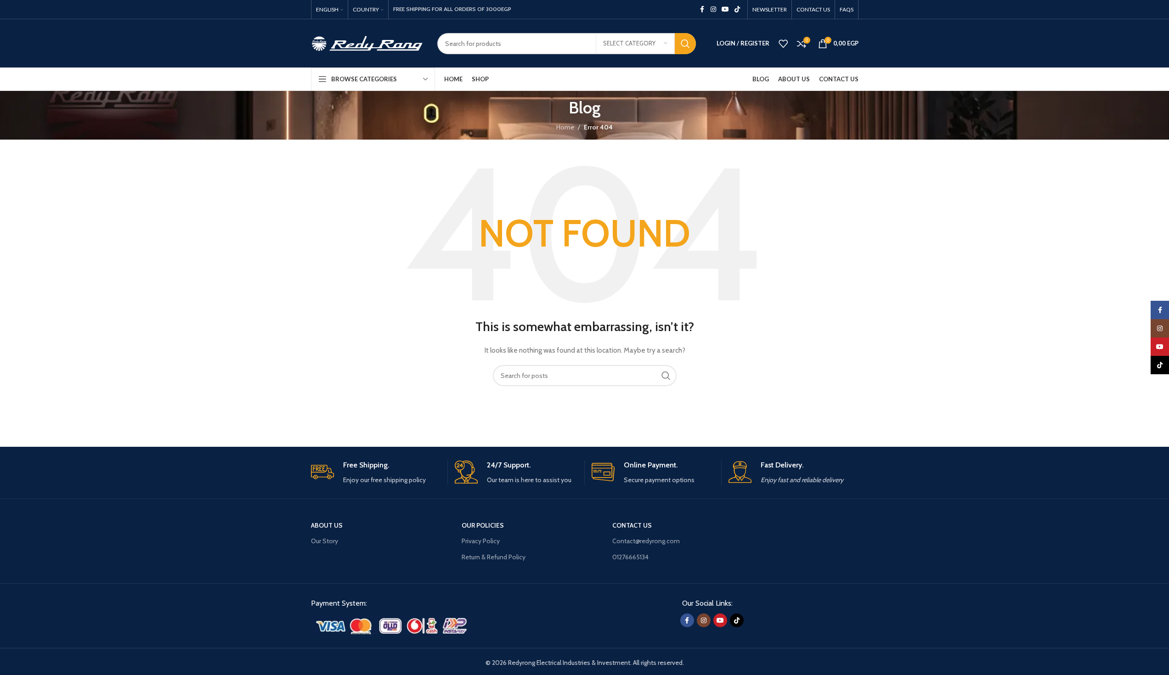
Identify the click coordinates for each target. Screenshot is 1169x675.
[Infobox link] (375, 473)
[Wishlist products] (783, 43)
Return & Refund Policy (493, 557)
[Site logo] (367, 43)
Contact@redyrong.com (646, 541)
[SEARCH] (685, 43)
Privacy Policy (481, 541)
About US (327, 525)
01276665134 (630, 557)
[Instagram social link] (713, 9)
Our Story (324, 541)
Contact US (632, 525)
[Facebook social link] (702, 9)
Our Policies (483, 525)
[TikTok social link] (737, 9)
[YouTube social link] (725, 9)
